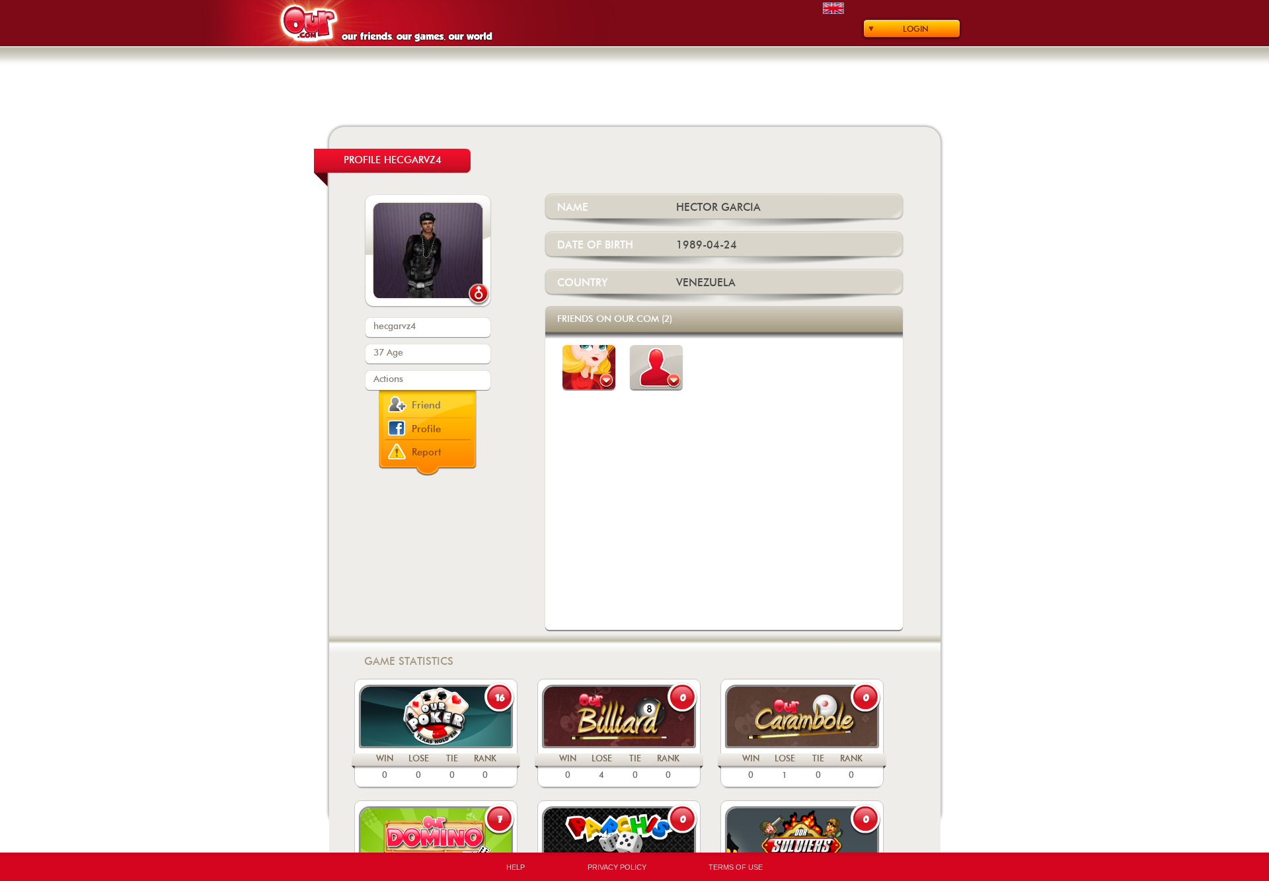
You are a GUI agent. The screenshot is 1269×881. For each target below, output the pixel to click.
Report (427, 452)
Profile (426, 429)
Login (916, 29)
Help (515, 867)
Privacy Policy (617, 867)
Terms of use (736, 867)
